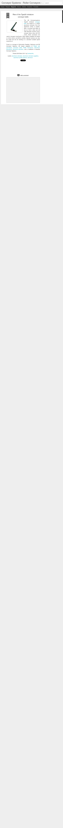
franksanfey (30, 53)
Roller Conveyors (28, 47)
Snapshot (29, 7)
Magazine (13, 7)
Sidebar (24, 7)
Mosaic (19, 7)
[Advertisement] (49, 39)
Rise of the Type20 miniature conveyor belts (23, 15)
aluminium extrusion (17, 56)
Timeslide (35, 7)
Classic (3, 7)
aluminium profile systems (20, 57)
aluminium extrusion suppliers (30, 56)
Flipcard (8, 7)
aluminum (30, 57)
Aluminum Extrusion (18, 49)
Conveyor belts (17, 47)
